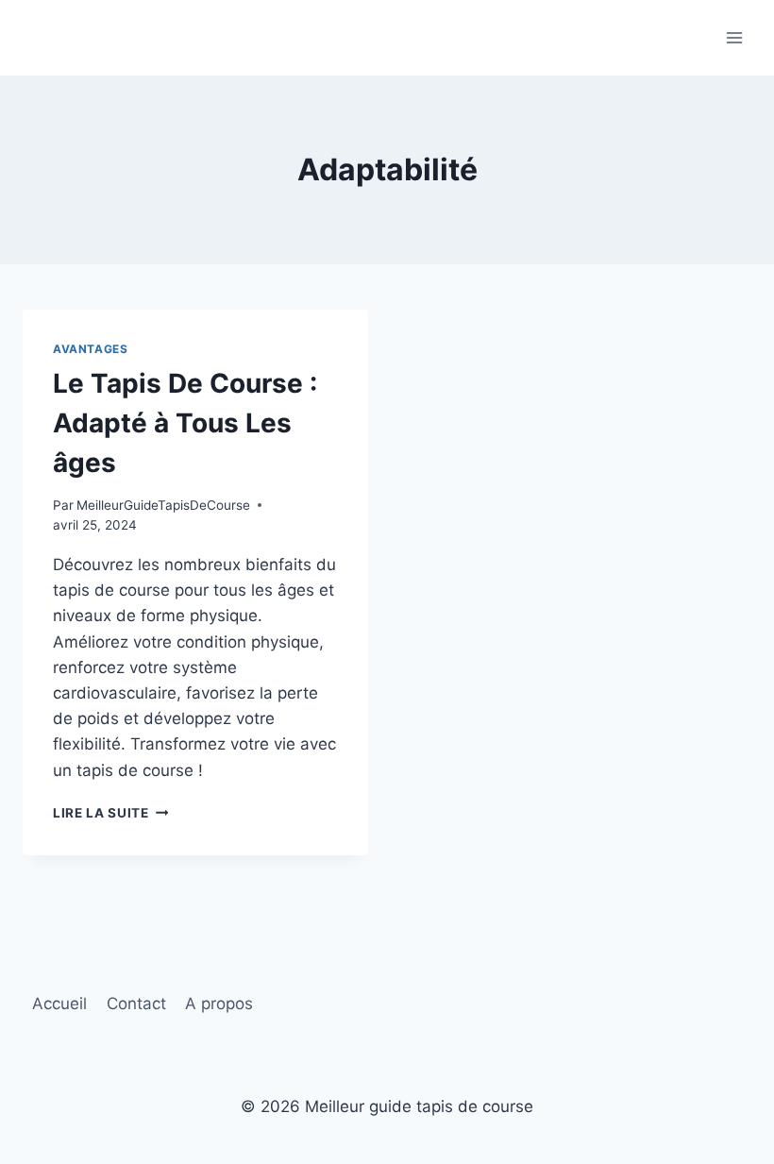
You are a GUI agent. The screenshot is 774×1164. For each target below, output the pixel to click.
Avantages (90, 349)
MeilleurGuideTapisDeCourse (163, 505)
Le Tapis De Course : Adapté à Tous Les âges (185, 423)
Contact (136, 1003)
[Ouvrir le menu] (733, 37)
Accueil (59, 1003)
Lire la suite (110, 812)
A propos (219, 1003)
